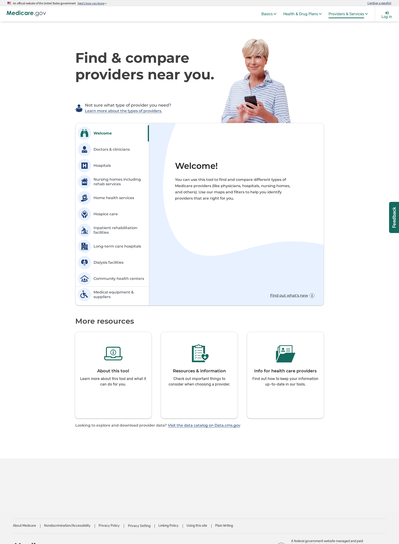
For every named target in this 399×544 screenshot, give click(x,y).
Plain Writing (224, 526)
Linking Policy (168, 526)
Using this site (197, 526)
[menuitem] (269, 13)
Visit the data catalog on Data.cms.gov (204, 425)
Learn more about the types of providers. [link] (123, 111)
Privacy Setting (139, 526)
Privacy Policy (109, 526)
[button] (113, 375)
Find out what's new (289, 295)
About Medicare (24, 526)
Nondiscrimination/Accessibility (67, 526)
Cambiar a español (379, 3)
